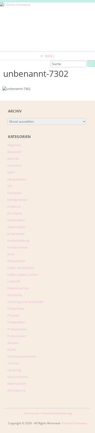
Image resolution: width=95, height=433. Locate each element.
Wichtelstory (16, 390)
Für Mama (14, 213)
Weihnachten (17, 383)
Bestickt (13, 158)
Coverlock (14, 165)
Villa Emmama (17, 377)
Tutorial (13, 363)
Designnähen (16, 179)
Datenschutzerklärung (56, 413)
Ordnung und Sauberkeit (25, 302)
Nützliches (14, 295)
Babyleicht (14, 152)
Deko (11, 172)
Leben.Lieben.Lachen (22, 274)
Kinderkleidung (18, 240)
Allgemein (14, 145)
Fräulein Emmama (74, 423)
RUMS (11, 349)
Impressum (31, 413)
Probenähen (16, 322)
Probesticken (16, 336)
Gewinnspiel (16, 227)
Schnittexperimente (21, 356)
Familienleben (17, 200)
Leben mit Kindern (20, 268)
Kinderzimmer (17, 247)
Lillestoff (13, 281)
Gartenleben (16, 220)
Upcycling (14, 370)
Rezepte (13, 343)
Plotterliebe (15, 308)
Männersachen (18, 288)
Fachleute (14, 193)
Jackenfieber (16, 234)
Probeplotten (17, 329)
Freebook (14, 206)
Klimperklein (16, 261)
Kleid (10, 254)
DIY (9, 186)
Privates (13, 315)
